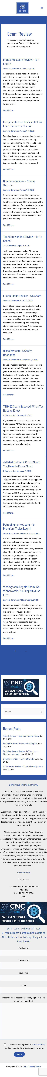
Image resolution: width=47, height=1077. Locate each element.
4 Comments (9, 415)
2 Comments (9, 471)
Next (23, 656)
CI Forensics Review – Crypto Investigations (23, 766)
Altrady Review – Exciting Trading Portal (21, 736)
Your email (23, 973)
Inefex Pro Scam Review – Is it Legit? (20, 743)
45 (32, 651)
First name (23, 948)
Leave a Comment (11, 68)
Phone (23, 985)
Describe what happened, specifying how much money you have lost (23, 999)
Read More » (8, 110)
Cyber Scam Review (32, 1067)
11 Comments (9, 245)
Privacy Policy (23, 872)
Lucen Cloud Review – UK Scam (22, 295)
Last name (23, 960)
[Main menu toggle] (42, 8)
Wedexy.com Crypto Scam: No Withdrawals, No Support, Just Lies (21, 591)
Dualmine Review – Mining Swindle (18, 759)
